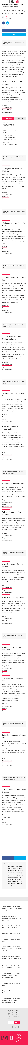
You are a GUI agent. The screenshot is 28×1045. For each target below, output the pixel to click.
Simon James (6, 817)
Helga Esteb (5, 192)
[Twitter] (7, 23)
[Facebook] (3, 23)
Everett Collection (7, 110)
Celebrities (16, 4)
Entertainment (9, 4)
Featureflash (5, 197)
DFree (4, 419)
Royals (9, 1010)
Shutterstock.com (7, 107)
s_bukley (4, 105)
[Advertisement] (14, 841)
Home (3, 4)
